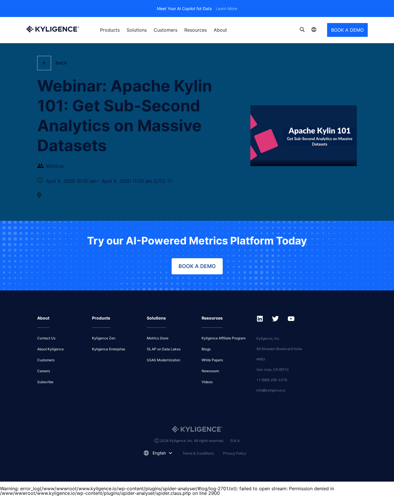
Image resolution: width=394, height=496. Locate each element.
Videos (207, 382)
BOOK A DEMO (347, 30)
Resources (195, 30)
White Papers (212, 360)
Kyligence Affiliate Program (223, 338)
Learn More (226, 8)
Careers (43, 371)
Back (61, 63)
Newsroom (210, 371)
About (220, 30)
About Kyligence (50, 349)
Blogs (206, 349)
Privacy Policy (234, 453)
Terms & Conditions (198, 453)
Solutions (137, 30)
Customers (165, 30)
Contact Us (46, 338)
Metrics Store (157, 338)
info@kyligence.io (270, 390)
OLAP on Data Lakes (164, 349)
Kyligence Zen (103, 338)
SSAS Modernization (163, 360)
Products (110, 30)
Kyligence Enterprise (108, 349)
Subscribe (45, 382)
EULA (235, 440)
